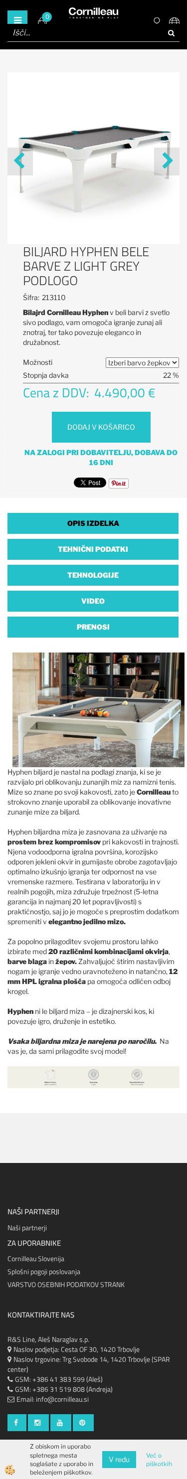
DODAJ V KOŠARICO (101, 427)
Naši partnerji (27, 1227)
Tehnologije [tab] (93, 575)
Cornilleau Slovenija (35, 1258)
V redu (119, 1459)
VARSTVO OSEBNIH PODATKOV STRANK (66, 1284)
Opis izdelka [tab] (93, 523)
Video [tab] (93, 601)
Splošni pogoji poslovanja (43, 1271)
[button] (167, 161)
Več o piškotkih (159, 1460)
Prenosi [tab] (93, 627)
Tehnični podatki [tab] (93, 549)
